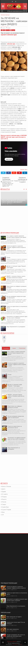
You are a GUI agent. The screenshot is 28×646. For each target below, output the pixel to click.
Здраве (22, 169)
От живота (5, 494)
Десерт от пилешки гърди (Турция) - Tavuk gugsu (15, 385)
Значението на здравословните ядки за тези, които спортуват (17, 317)
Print (8, 30)
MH (21, 644)
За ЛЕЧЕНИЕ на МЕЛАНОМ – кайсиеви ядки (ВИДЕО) (14, 21)
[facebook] (12, 1)
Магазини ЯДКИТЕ (12, 641)
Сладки (4, 504)
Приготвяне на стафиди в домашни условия (16, 287)
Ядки (26, 169)
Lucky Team (15, 644)
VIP (3, 514)
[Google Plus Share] (14, 173)
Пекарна (4, 496)
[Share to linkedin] (24, 173)
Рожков (4, 502)
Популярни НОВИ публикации (6, 349)
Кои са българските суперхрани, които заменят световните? (14, 201)
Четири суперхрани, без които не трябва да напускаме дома (16, 635)
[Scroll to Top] (25, 642)
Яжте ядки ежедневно (13, 629)
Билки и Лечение (6, 486)
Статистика (22, 348)
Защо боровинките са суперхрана (16, 326)
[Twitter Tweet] (3, 173)
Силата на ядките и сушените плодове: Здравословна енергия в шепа (16, 247)
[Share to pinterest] (19, 173)
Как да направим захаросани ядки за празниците (16, 297)
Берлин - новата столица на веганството (16, 11)
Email (13, 30)
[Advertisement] (14, 470)
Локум (8, 257)
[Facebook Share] (8, 173)
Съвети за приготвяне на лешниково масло (15, 427)
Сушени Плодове (6, 509)
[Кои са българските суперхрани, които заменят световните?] (14, 199)
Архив (14, 348)
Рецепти (4, 499)
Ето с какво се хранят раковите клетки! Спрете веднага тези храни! (16, 236)
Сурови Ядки (5, 507)
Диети (3, 489)
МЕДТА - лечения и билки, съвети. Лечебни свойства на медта (16, 277)
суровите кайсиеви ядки (9, 34)
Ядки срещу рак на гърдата (14, 616)
